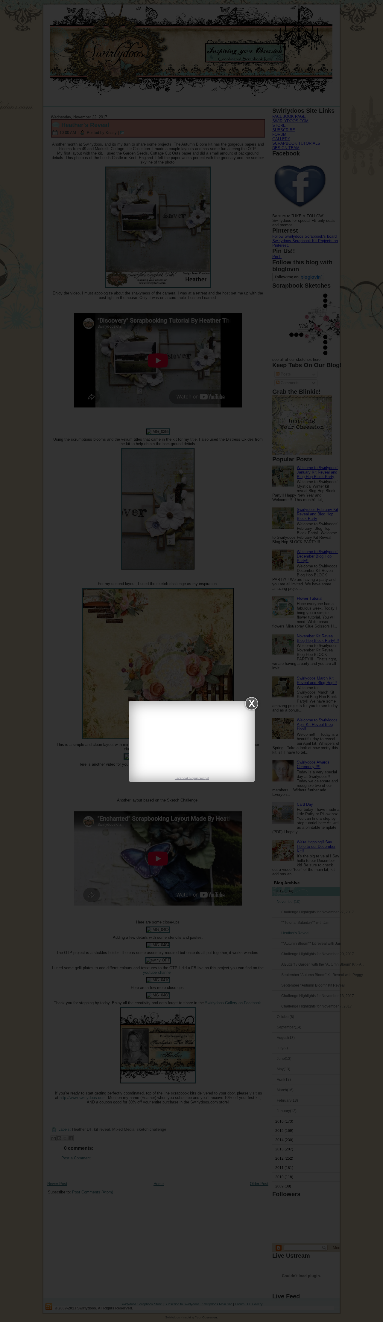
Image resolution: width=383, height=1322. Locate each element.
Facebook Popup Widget (192, 778)
